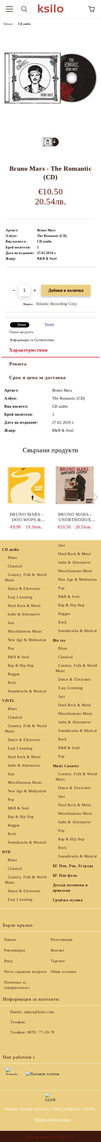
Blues (12, 558)
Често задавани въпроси (25, 972)
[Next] (91, 497)
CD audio (24, 23)
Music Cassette (66, 766)
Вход (8, 961)
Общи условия (63, 972)
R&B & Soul (18, 657)
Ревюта (17, 364)
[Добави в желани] (91, 276)
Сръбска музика (68, 900)
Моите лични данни (53, 1120)
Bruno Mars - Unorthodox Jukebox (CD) (75, 517)
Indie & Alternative (24, 614)
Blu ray (59, 640)
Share (21, 325)
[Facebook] (9, 1043)
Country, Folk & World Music (26, 577)
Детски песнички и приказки (70, 887)
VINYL (8, 701)
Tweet (49, 325)
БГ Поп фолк (65, 876)
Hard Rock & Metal (24, 606)
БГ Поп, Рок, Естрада (73, 866)
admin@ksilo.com (39, 1012)
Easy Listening (20, 597)
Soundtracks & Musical (27, 691)
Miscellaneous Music (25, 631)
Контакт (58, 950)
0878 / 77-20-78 (40, 1032)
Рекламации (14, 950)
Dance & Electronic (24, 589)
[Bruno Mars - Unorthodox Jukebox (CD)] (75, 485)
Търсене (58, 961)
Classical (15, 566)
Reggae (14, 674)
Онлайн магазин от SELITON (50, 1137)
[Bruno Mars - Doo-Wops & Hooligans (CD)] (26, 485)
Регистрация (61, 940)
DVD (6, 852)
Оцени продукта (21, 332)
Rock (12, 683)
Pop (11, 648)
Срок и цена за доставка (37, 377)
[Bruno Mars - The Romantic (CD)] (50, 125)
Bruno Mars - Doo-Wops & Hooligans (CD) (26, 517)
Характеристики (28, 350)
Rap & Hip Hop (21, 666)
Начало (8, 23)
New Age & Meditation (27, 640)
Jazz (11, 623)
